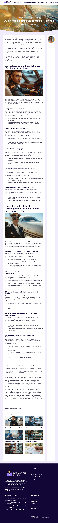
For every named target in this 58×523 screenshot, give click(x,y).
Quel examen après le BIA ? (31, 441)
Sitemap (47, 517)
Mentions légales (35, 516)
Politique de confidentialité (38, 517)
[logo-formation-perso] (8, 2)
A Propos (33, 479)
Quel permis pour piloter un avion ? (13, 441)
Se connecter (34, 506)
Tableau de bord (35, 508)
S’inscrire (33, 503)
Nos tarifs (33, 472)
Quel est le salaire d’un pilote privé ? (33, 427)
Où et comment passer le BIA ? (12, 455)
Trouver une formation (36, 474)
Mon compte (34, 501)
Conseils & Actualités (36, 476)
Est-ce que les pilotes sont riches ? (13, 427)
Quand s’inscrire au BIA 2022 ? (32, 455)
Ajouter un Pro (34, 498)
